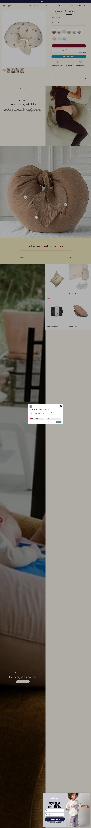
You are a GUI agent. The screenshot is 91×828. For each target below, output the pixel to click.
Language (48, 416)
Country (31, 416)
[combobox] (34, 418)
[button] (60, 406)
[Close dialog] (88, 795)
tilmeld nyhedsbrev (54, 819)
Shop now (59, 421)
